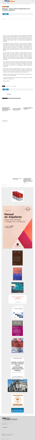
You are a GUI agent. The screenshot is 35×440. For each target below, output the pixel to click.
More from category (17, 98)
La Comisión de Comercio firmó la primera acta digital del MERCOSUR (28, 108)
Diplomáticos (4, 6)
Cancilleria (7, 86)
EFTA (10, 86)
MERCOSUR (14, 86)
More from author (10, 98)
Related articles (4, 98)
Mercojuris (3, 11)
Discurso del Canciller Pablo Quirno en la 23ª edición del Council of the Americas (17, 109)
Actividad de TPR (4, 120)
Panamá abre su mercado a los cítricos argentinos (17, 178)
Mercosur (7, 6)
